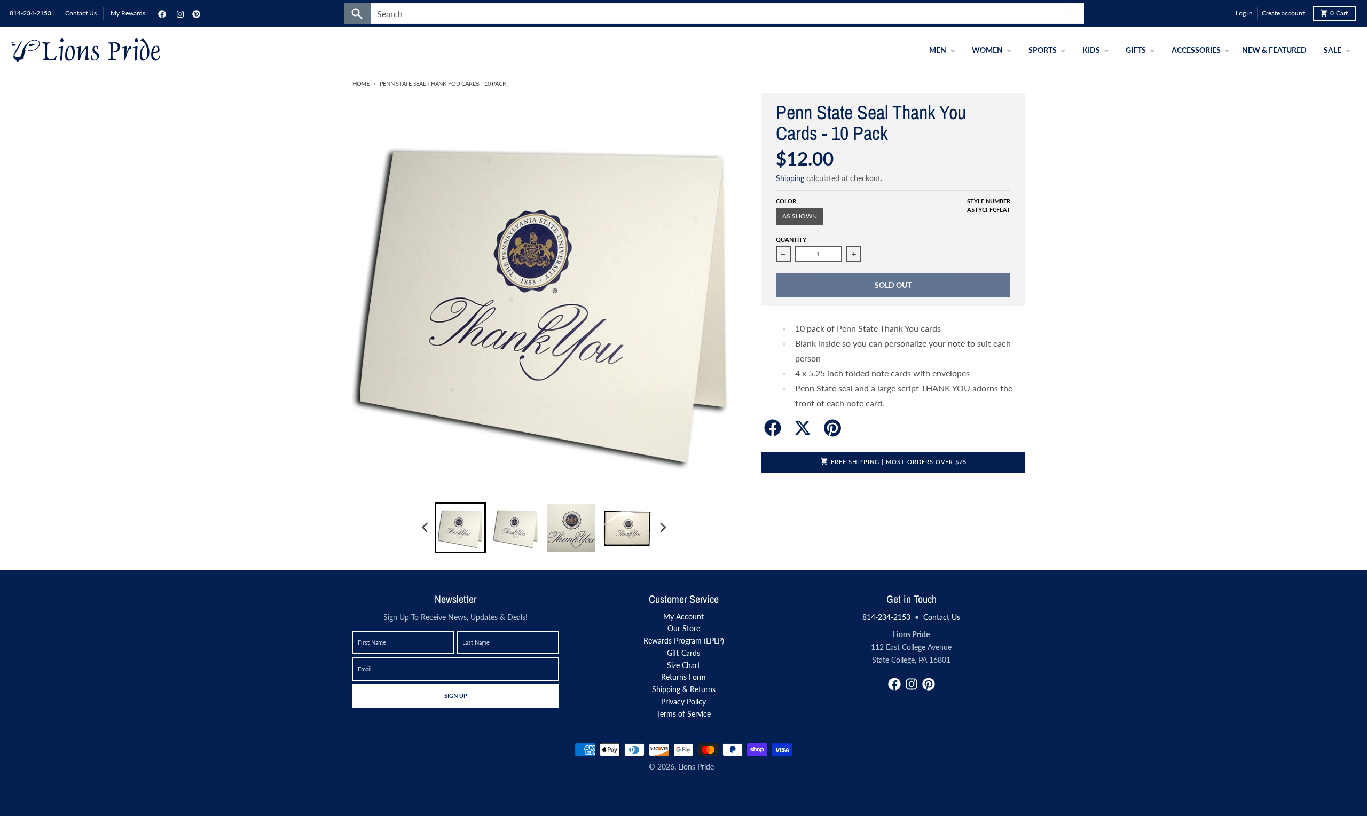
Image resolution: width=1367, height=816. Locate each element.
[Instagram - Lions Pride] (178, 13)
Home (361, 83)
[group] (460, 527)
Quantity (791, 239)
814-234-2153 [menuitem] (30, 13)
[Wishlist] (1225, 13)
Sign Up (455, 695)
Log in (1244, 13)
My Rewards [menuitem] (128, 13)
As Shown (799, 216)
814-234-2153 (886, 617)
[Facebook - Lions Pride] (160, 13)
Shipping (790, 178)
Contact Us (941, 617)
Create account (1283, 13)
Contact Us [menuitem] (81, 13)
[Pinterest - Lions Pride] (194, 13)
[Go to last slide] (425, 527)
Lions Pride (696, 766)
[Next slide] (662, 527)
